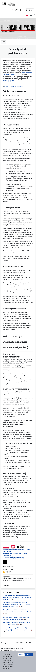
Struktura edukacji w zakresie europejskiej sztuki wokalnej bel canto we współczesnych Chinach (17, 597)
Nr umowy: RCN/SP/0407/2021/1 (14, 558)
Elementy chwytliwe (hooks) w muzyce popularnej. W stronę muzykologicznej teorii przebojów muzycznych (17, 604)
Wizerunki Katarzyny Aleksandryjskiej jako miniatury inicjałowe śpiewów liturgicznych (16, 629)
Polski (30, 15)
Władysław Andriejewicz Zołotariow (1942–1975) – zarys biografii (16, 624)
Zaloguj (30, 10)
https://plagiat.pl (9, 81)
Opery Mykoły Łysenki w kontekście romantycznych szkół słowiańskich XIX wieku (17, 611)
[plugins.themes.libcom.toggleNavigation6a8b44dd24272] (3, 42)
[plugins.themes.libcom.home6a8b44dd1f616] (18, 28)
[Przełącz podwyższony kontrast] (21, 10)
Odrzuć (21, 655)
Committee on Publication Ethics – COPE (17, 74)
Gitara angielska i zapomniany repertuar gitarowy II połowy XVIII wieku (16, 618)
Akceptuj (29, 655)
